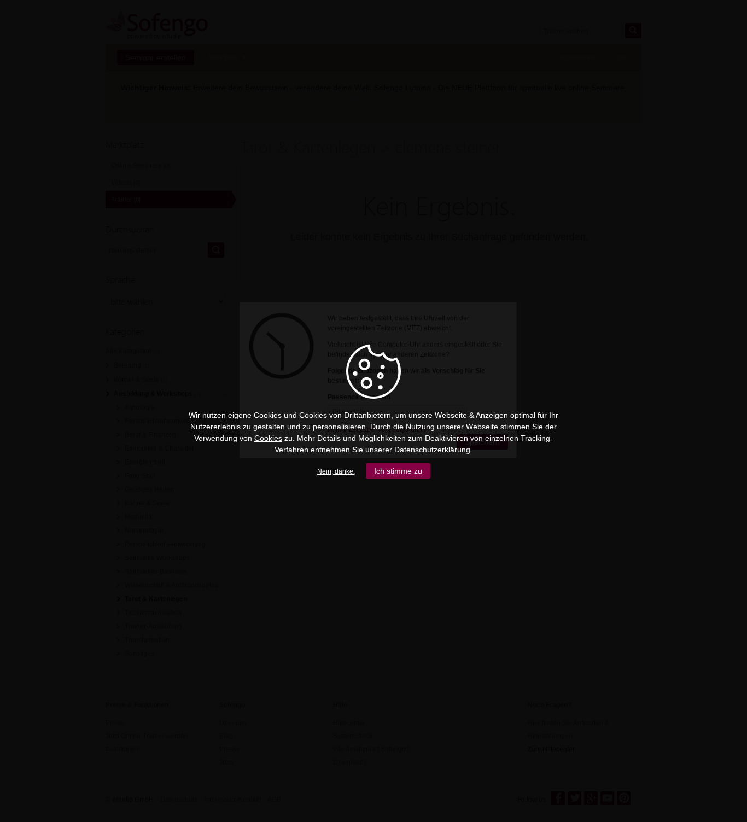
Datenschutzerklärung (432, 449)
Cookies (268, 438)
